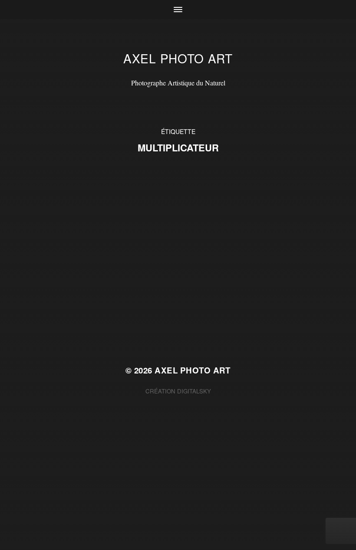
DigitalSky (194, 391)
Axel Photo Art (178, 58)
